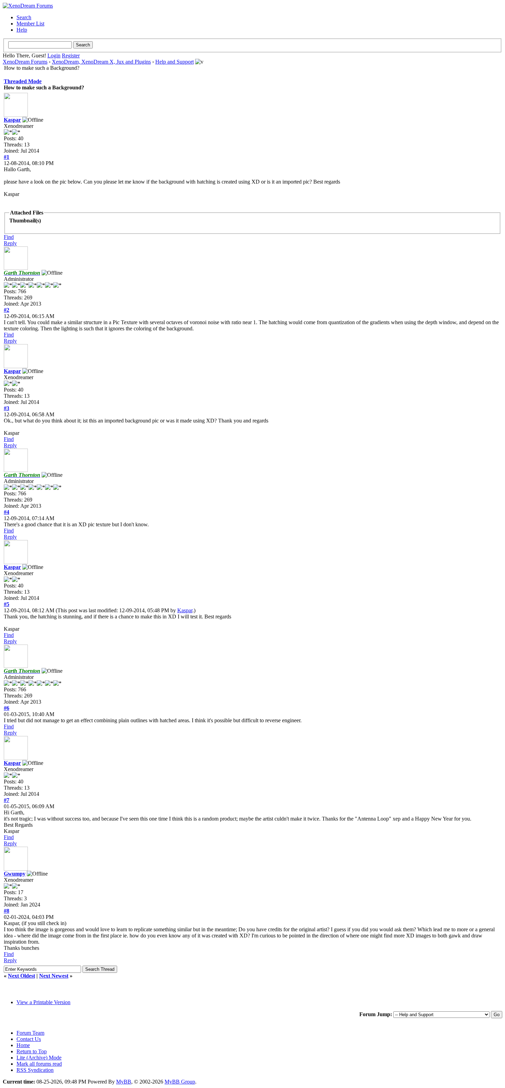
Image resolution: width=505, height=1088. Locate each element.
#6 (6, 708)
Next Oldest (21, 976)
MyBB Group (180, 1082)
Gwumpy (14, 874)
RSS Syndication (35, 1070)
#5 (6, 604)
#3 (6, 408)
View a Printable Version (43, 1002)
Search (23, 17)
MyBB (123, 1082)
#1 (6, 157)
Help (21, 30)
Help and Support (174, 62)
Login (53, 55)
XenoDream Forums (25, 62)
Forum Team (30, 1033)
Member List (30, 23)
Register (71, 55)
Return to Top (31, 1051)
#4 (6, 512)
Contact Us (28, 1039)
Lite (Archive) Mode (38, 1057)
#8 (6, 911)
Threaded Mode (23, 81)
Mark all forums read (39, 1064)
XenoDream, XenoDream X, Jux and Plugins (101, 62)
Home (23, 1045)
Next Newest (53, 976)
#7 (6, 800)
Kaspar (12, 120)
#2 (6, 310)
